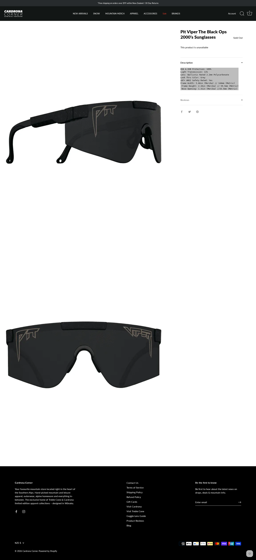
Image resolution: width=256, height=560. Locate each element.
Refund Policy (134, 497)
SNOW (96, 13)
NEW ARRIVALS (80, 13)
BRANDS (176, 13)
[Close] (66, 504)
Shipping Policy (135, 492)
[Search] (242, 13)
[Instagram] (40, 548)
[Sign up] (239, 502)
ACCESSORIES (150, 13)
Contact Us (132, 482)
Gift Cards (132, 501)
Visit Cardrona (134, 506)
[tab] (211, 81)
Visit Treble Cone (135, 511)
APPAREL (134, 13)
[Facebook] (34, 548)
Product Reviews (135, 520)
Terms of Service (135, 487)
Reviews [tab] (184, 99)
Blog (129, 525)
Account (232, 13)
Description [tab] (186, 62)
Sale (164, 13)
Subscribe (37, 539)
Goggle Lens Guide (136, 516)
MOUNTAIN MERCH (115, 13)
